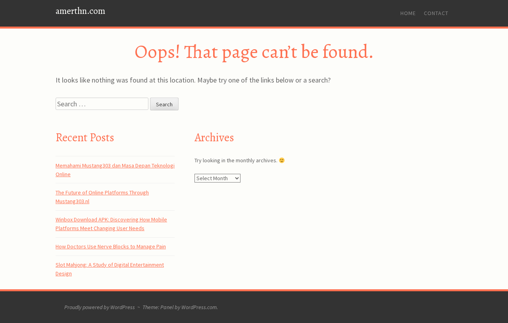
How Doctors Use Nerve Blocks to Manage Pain (111, 246)
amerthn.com (80, 11)
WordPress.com (199, 307)
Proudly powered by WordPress (99, 307)
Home (408, 13)
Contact (436, 13)
